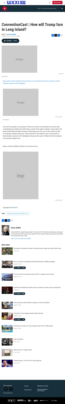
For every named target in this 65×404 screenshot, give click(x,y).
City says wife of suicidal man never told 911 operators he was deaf (34, 274)
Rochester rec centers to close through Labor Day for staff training (33, 326)
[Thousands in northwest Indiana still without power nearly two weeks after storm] (7, 251)
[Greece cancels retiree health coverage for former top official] (7, 305)
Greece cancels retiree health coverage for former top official (32, 302)
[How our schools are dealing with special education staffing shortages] (7, 264)
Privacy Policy (27, 389)
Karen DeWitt (12, 34)
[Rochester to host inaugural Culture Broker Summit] (7, 316)
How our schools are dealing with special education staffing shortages (34, 261)
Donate (58, 2)
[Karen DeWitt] (5, 230)
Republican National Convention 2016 (17, 213)
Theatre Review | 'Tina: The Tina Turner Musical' (27, 360)
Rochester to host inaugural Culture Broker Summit (28, 313)
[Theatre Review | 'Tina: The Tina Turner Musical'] (7, 363)
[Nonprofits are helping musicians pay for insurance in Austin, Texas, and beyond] (7, 290)
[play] (4, 9)
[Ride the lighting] (7, 342)
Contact (26, 386)
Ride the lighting (18, 339)
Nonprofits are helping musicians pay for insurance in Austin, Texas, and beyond (37, 287)
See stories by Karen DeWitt (21, 238)
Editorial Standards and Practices (42, 390)
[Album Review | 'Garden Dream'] (7, 352)
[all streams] (62, 8)
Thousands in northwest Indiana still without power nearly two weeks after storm (37, 248)
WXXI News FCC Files (42, 386)
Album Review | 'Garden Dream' (23, 350)
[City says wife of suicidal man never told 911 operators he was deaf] (7, 277)
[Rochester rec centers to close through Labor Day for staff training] (7, 328)
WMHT (15, 207)
